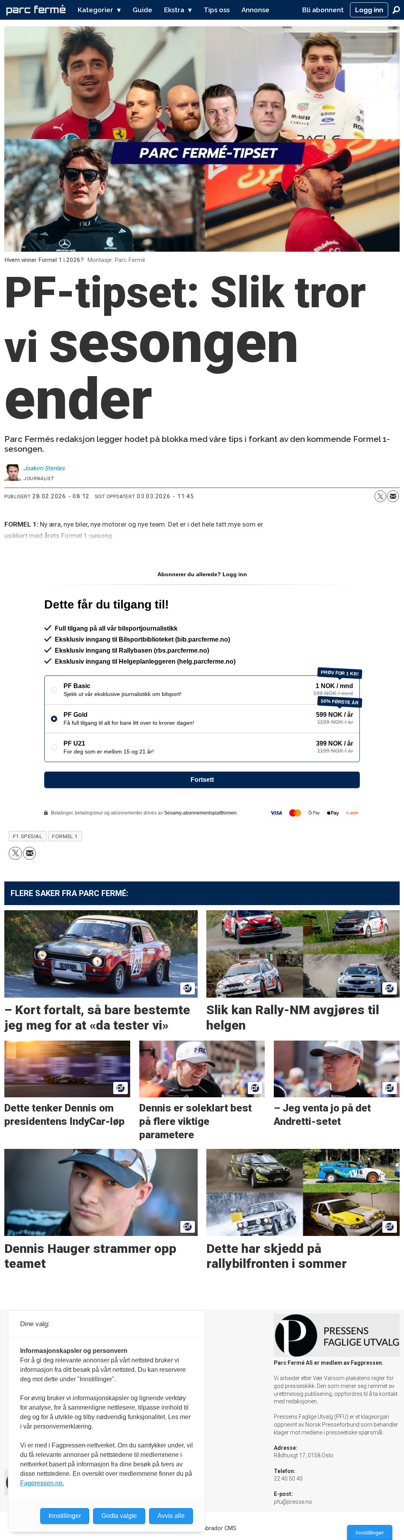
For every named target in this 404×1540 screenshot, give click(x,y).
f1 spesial (27, 836)
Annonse (255, 10)
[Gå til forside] (35, 10)
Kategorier (95, 10)
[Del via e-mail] (393, 496)
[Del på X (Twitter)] (380, 496)
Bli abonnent (323, 10)
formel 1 (65, 836)
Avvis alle (171, 1515)
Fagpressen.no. (42, 1483)
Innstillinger (369, 1532)
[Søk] (396, 10)
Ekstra (174, 10)
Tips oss (217, 10)
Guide (142, 10)
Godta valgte (119, 1515)
